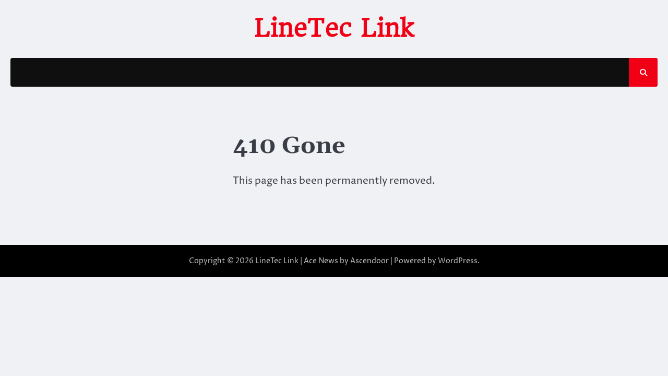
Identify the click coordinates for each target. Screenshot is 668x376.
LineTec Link (334, 27)
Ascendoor (369, 261)
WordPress (458, 261)
